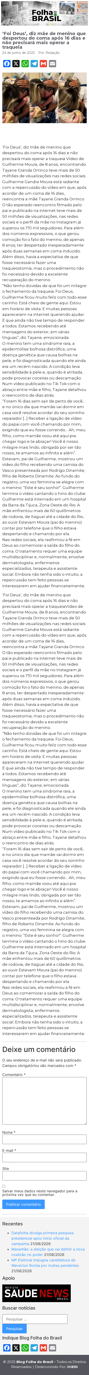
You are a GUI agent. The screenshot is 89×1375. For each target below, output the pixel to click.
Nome (9, 1132)
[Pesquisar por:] (35, 1319)
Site (5, 1168)
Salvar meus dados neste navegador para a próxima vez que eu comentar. (39, 1192)
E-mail (9, 1150)
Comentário (14, 1074)
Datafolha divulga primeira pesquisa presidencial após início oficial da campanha (42, 1238)
